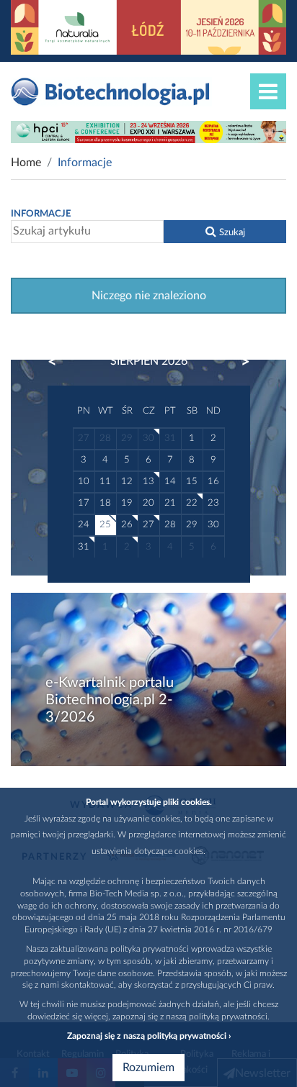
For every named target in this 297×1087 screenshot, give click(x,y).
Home (26, 162)
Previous (59, 362)
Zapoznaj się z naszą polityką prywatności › (149, 1036)
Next (238, 362)
